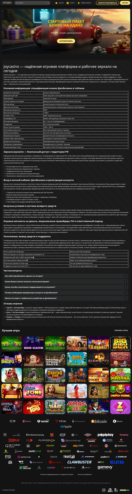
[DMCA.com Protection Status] (124, 490)
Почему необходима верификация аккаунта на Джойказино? (31, 293)
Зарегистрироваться (107, 3)
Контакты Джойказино (85, 474)
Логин (125, 3)
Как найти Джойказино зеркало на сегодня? (24, 276)
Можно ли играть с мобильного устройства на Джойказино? (31, 298)
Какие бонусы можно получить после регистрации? (27, 281)
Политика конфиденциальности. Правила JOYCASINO (56, 474)
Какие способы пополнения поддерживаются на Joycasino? (30, 287)
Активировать (66, 41)
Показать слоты (121, 330)
